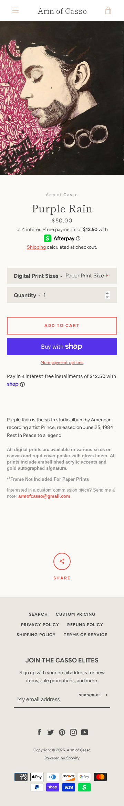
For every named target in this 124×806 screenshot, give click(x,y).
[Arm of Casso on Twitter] (50, 732)
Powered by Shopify (62, 757)
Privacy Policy (40, 624)
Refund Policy (85, 624)
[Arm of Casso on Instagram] (73, 732)
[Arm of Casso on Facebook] (39, 732)
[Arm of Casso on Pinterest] (62, 732)
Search (38, 614)
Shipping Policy (36, 634)
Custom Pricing (75, 614)
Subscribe (90, 695)
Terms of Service (85, 634)
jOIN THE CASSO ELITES (62, 660)
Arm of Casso (62, 10)
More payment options (62, 362)
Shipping (36, 247)
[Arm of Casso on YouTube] (84, 732)
